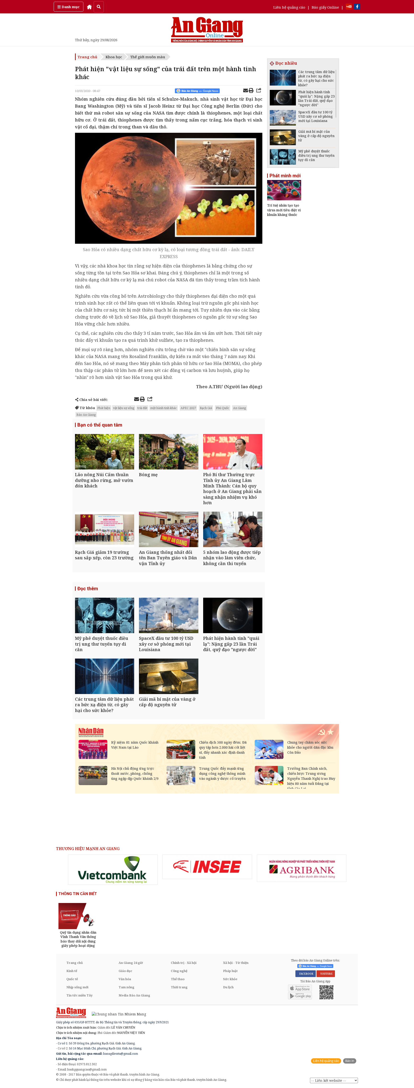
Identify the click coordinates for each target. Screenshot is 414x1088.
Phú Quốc (222, 408)
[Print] (251, 91)
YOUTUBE (326, 973)
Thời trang (179, 987)
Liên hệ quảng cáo (289, 7)
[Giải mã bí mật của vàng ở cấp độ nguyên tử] (168, 677)
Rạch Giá (206, 408)
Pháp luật (230, 971)
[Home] (89, 6)
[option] (113, 870)
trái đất (142, 408)
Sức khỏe (230, 979)
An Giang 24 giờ (131, 963)
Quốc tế (72, 979)
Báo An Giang (86, 414)
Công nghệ (179, 971)
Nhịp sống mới (77, 987)
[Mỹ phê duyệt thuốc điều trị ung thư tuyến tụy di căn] (104, 616)
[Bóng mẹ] (168, 452)
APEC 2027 (188, 408)
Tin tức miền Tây (79, 995)
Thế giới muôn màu (147, 56)
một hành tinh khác (163, 408)
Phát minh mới (285, 176)
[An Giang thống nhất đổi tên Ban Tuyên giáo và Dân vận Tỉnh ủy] (168, 530)
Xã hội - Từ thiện (235, 963)
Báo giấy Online (325, 7)
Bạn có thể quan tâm (99, 425)
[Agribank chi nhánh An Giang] (301, 868)
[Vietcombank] (113, 870)
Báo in (349, 1061)
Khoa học (114, 56)
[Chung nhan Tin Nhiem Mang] (116, 1013)
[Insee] (207, 867)
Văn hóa (125, 979)
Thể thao (177, 979)
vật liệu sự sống (123, 408)
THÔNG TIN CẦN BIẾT (77, 893)
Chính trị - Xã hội (183, 963)
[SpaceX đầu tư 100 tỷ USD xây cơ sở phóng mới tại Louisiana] (168, 616)
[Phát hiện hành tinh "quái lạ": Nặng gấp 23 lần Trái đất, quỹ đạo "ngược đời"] (232, 616)
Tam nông (126, 987)
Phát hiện (103, 408)
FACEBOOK (305, 973)
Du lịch (228, 987)
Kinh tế (71, 971)
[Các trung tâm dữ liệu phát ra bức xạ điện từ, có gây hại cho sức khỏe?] (104, 677)
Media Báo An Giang (134, 995)
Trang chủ (87, 56)
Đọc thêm (87, 588)
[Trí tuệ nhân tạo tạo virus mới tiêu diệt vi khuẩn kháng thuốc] (284, 199)
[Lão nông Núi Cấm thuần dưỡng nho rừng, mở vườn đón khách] (104, 452)
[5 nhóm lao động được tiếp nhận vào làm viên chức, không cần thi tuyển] (232, 530)
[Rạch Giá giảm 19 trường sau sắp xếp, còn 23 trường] (104, 530)
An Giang (239, 408)
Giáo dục (125, 971)
